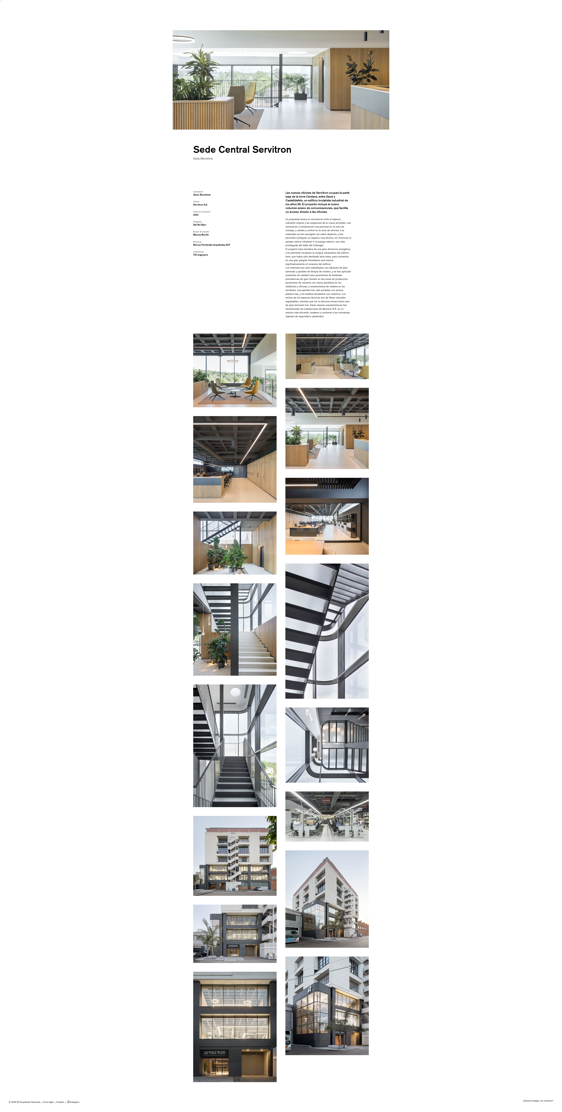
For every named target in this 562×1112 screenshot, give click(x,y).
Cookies (60, 1102)
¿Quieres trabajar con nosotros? (538, 1100)
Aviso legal (48, 1102)
